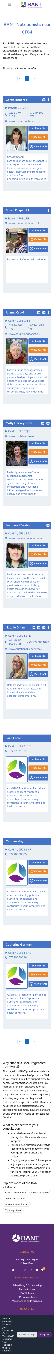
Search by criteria (40, 1192)
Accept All (45, 1334)
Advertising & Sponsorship (27, 1285)
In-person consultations (17, 1204)
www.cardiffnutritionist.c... (24, 334)
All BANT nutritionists (15, 1192)
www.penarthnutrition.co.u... (25, 121)
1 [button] (27, 78)
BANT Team (27, 1293)
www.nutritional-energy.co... (25, 649)
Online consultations (15, 1198)
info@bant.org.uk (28, 1259)
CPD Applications (27, 1297)
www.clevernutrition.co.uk (24, 223)
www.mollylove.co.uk (21, 436)
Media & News (27, 1289)
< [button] (20, 78)
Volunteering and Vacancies (27, 1301)
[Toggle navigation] (9, 4)
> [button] (34, 78)
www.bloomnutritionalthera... (26, 538)
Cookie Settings (27, 1334)
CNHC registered (13, 1210)
